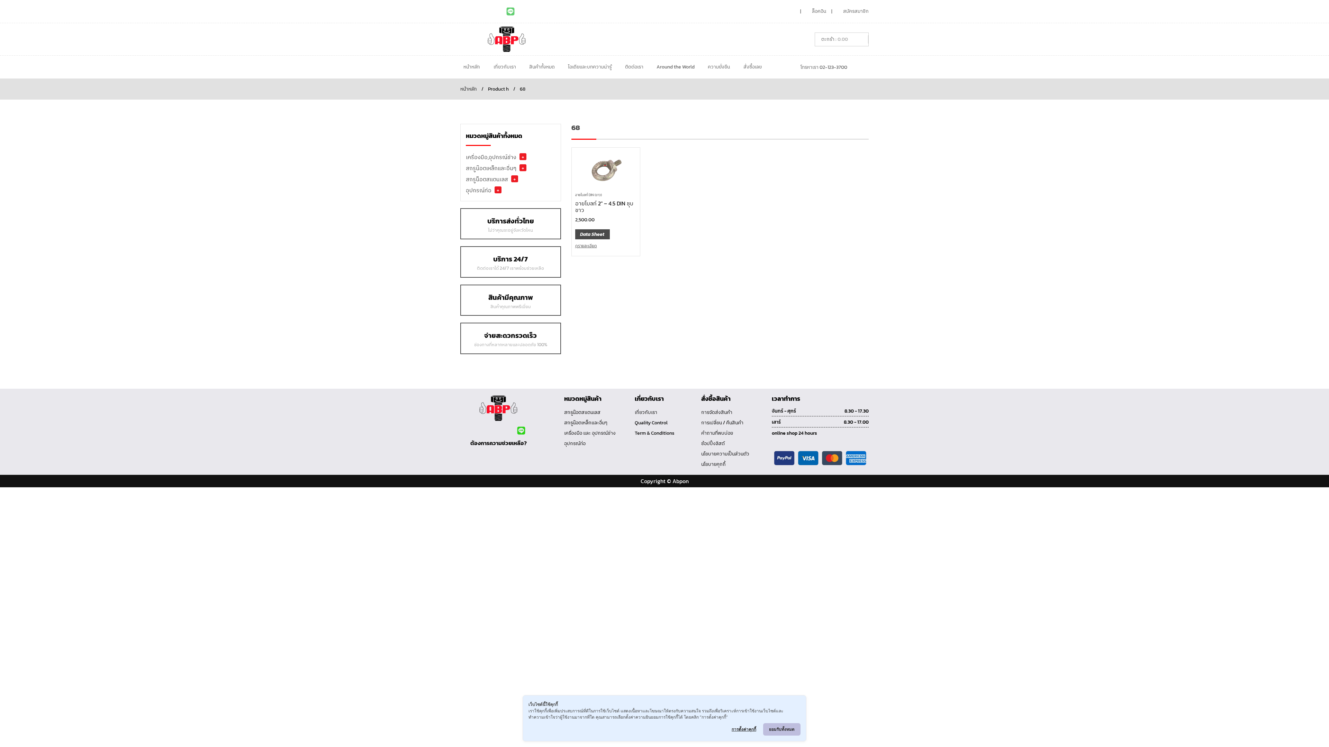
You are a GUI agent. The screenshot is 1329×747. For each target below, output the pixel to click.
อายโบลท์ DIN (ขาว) (588, 194)
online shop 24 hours (794, 433)
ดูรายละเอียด (586, 246)
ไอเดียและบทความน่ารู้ (590, 67)
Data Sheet (592, 234)
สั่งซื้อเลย (752, 67)
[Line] (510, 11)
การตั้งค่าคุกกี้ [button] (744, 729)
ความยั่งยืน (719, 67)
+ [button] (523, 156)
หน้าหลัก (471, 67)
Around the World (676, 67)
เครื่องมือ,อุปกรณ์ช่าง (491, 157)
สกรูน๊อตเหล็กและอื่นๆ (491, 168)
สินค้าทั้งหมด (542, 67)
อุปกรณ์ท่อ (478, 190)
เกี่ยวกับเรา (505, 67)
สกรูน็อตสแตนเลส (487, 179)
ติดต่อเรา (634, 67)
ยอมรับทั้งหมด (782, 729)
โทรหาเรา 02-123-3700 (824, 67)
